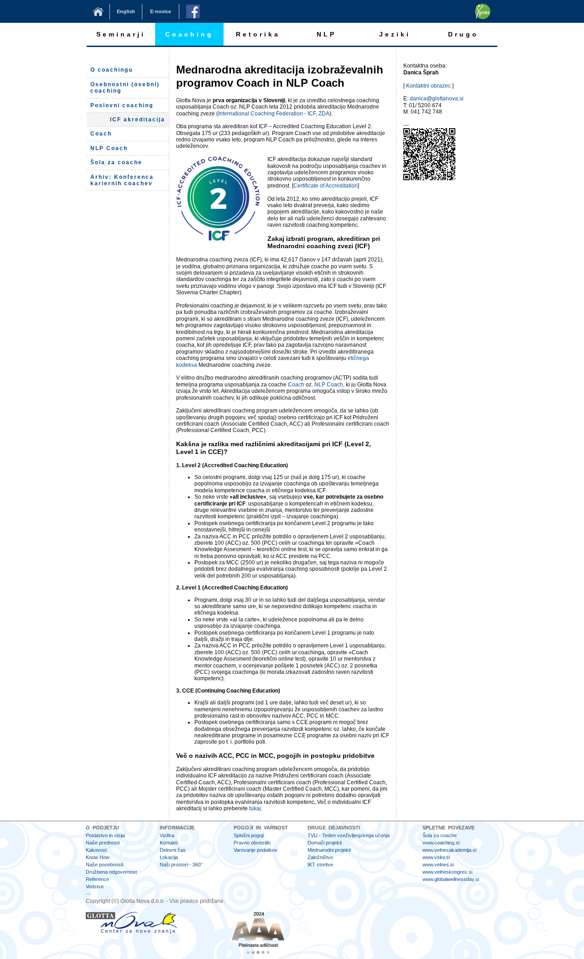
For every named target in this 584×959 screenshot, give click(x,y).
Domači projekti (325, 842)
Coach (296, 384)
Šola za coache (439, 835)
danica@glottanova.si (437, 98)
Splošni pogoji (249, 835)
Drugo (463, 34)
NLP (326, 34)
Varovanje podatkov (255, 850)
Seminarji (121, 34)
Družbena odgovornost (111, 872)
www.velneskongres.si (447, 872)
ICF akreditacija (137, 119)
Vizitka (167, 835)
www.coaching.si (440, 842)
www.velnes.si (438, 864)
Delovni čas (173, 850)
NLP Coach (328, 384)
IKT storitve (320, 864)
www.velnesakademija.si (449, 850)
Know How (98, 857)
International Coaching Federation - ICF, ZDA (273, 113)
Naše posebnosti (104, 864)
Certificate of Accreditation (325, 185)
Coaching (189, 34)
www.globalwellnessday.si (450, 879)
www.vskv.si (436, 857)
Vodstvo (95, 886)
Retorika (258, 34)
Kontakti (168, 842)
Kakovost (96, 850)
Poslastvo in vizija (105, 835)
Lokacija (169, 857)
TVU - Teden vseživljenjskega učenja (349, 835)
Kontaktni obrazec (428, 86)
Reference (97, 879)
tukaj (255, 808)
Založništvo (320, 857)
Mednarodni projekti (329, 850)
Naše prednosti (103, 842)
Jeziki (395, 34)
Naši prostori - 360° (181, 864)
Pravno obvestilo (252, 842)
